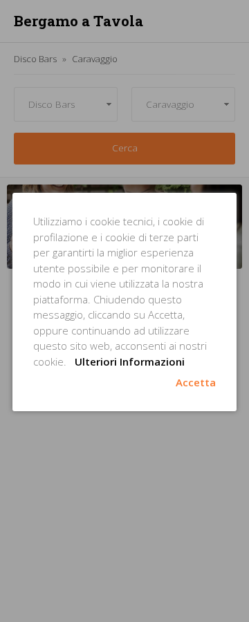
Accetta (196, 382)
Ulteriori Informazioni (130, 361)
